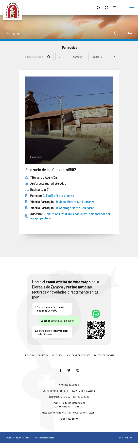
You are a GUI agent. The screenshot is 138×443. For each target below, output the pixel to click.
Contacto (43, 355)
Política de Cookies (104, 355)
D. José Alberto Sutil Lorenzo (75, 202)
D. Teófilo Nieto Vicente (58, 195)
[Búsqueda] (98, 7)
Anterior (77, 56)
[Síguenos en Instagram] (77, 370)
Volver (129, 33)
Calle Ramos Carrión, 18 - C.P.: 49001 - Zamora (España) (69, 390)
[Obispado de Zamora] (13, 7)
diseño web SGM (125, 437)
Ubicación (29, 355)
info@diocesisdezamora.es (72, 402)
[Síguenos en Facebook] (60, 370)
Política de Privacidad (78, 355)
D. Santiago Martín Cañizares (75, 208)
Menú (132, 8)
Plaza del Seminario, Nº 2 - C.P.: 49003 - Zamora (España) (69, 412)
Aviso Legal (57, 355)
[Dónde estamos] (106, 7)
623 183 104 (96, 314)
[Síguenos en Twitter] (69, 370)
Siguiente (97, 56)
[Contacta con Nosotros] (114, 7)
